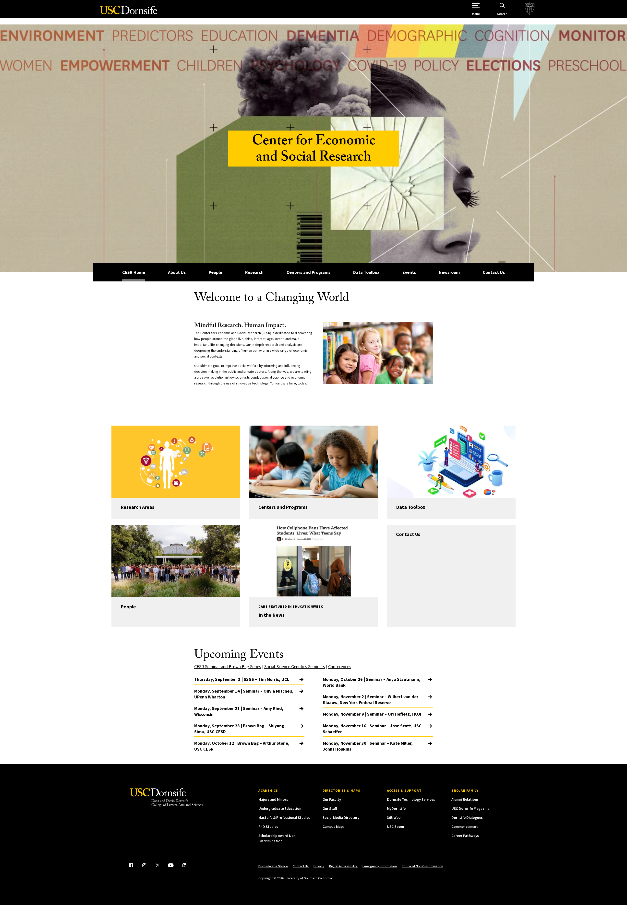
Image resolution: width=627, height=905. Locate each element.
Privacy (319, 866)
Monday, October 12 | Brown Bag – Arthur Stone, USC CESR (241, 746)
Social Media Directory (341, 817)
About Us (177, 272)
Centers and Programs (308, 272)
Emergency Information (379, 866)
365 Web (393, 817)
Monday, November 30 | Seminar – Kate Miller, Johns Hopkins (368, 746)
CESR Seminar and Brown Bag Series (227, 666)
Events (409, 272)
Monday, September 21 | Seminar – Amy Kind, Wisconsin (238, 711)
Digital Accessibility (343, 866)
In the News (271, 615)
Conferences (339, 666)
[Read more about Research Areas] (175, 462)
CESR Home (133, 272)
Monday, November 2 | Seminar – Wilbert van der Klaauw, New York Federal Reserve (370, 699)
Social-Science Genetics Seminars (294, 666)
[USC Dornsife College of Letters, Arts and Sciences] (128, 13)
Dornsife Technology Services (411, 799)
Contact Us (494, 272)
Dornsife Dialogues (467, 817)
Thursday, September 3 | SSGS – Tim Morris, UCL (241, 679)
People (215, 272)
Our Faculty (332, 799)
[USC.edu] (530, 9)
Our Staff (330, 808)
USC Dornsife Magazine (470, 808)
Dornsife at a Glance (273, 866)
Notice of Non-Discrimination (422, 866)
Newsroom (449, 272)
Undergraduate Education (279, 808)
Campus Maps (333, 826)
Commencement (464, 826)
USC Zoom (395, 826)
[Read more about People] (175, 561)
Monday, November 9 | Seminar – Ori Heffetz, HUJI (372, 714)
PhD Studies (268, 826)
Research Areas (137, 507)
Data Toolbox (366, 272)
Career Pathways (465, 835)
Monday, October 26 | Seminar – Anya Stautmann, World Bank (372, 682)
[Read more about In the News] (313, 561)
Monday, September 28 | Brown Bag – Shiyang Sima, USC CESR (239, 728)
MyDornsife (396, 808)
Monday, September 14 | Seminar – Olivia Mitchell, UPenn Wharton (243, 694)
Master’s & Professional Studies (284, 817)
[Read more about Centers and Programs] (313, 462)
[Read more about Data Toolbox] (451, 462)
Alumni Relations (465, 799)
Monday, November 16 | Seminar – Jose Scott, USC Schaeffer (372, 728)
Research (254, 272)
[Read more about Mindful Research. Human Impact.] (378, 353)
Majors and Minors (273, 799)
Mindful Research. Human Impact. (240, 326)
